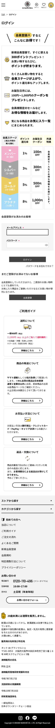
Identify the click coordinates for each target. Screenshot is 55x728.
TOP (3, 14)
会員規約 (6, 555)
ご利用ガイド (8, 531)
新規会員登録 (8, 549)
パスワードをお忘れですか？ (40, 266)
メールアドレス (16, 227)
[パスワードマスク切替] (46, 245)
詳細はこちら (27, 350)
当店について (8, 525)
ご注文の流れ (8, 537)
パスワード (13, 240)
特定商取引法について (13, 561)
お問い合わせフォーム (27, 599)
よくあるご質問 (9, 543)
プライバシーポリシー (13, 567)
